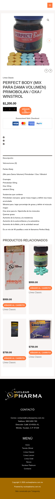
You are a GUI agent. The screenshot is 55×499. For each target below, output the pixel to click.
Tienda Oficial (27, 448)
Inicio (5, 70)
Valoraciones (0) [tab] (10, 163)
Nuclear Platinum (29, 465)
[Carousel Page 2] (29, 62)
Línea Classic (13, 70)
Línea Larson (28, 455)
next (49, 41)
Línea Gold (28, 459)
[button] (48, 20)
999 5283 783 (31, 421)
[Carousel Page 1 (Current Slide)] (26, 62)
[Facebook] (4, 5)
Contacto (27, 469)
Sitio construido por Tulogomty (27, 491)
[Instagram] (7, 5)
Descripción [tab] (8, 158)
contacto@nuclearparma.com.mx (30, 418)
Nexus (28, 462)
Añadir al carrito (26, 111)
